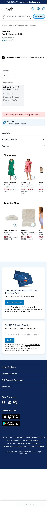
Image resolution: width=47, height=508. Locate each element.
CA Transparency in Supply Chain (15, 446)
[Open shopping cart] (43, 8)
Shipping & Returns (9, 139)
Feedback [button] (40, 446)
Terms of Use (7, 437)
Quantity (5, 71)
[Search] (4, 16)
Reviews (5, 146)
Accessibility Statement (31, 440)
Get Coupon (33, 2)
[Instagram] (15, 402)
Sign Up (10, 340)
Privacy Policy (19, 437)
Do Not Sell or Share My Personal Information (23, 443)
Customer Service (9, 374)
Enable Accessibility (14, 440)
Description (6, 133)
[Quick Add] (15, 177)
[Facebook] (3, 402)
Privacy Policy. (14, 346)
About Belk (6, 387)
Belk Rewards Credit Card (13, 380)
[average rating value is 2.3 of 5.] (7, 40)
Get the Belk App (9, 411)
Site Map (32, 446)
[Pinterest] (9, 402)
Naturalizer (6, 31)
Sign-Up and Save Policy (32, 344)
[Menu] (3, 9)
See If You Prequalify (14, 302)
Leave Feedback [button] (9, 367)
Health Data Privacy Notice (35, 437)
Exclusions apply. (25, 346)
